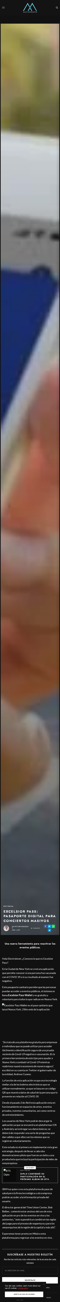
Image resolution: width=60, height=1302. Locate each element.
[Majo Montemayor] (30, 8)
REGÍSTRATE (30, 1280)
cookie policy (22, 1288)
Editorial (8, 906)
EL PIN (31, 1020)
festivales (47, 1297)
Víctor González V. (20, 927)
